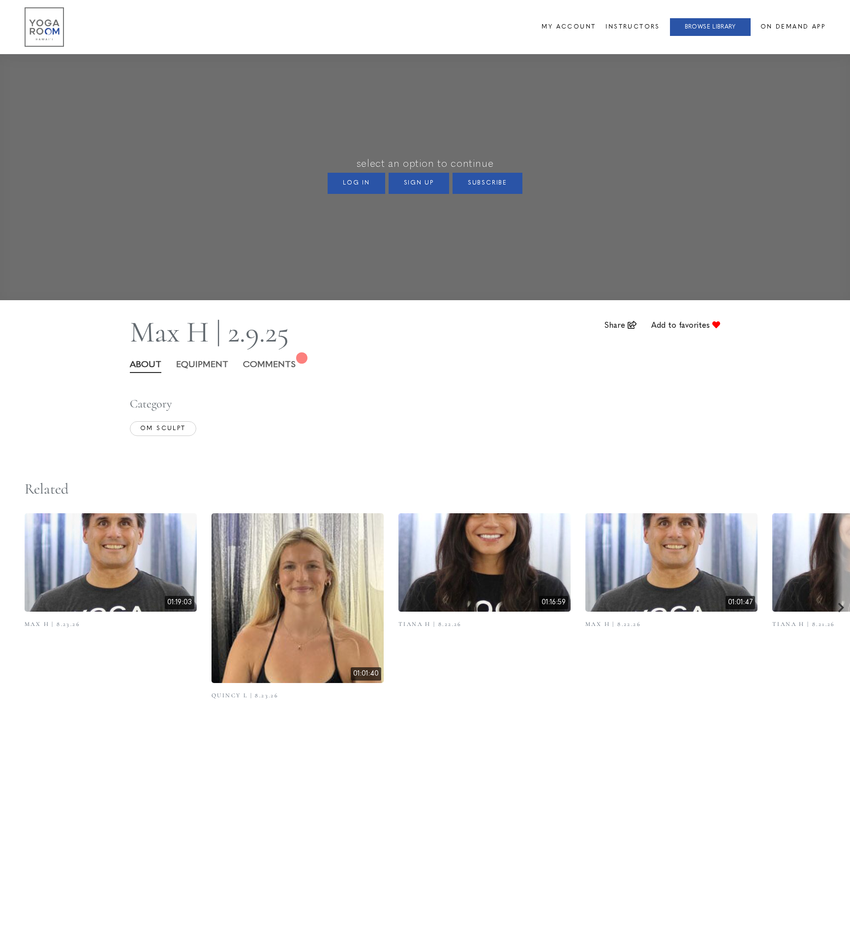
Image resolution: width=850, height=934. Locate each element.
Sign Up (419, 183)
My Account (569, 27)
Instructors (633, 27)
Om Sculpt (163, 429)
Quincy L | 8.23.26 (245, 695)
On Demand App (792, 27)
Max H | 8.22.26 (613, 624)
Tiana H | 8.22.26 (430, 624)
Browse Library (710, 27)
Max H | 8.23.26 (52, 624)
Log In (356, 183)
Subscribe (487, 183)
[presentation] (841, 609)
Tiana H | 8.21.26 (803, 624)
